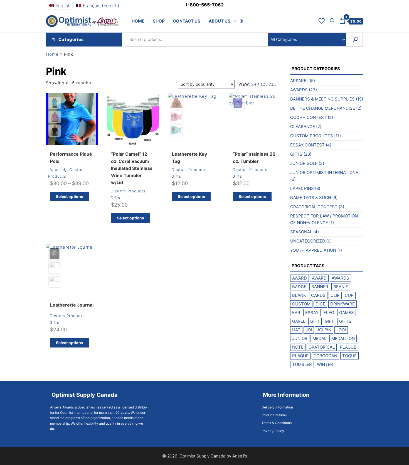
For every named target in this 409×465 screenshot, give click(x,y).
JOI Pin (324, 329)
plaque (348, 347)
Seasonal (301, 231)
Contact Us (186, 21)
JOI (308, 329)
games (346, 312)
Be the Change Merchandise (322, 108)
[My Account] (332, 20)
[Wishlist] (322, 20)
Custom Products (128, 191)
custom (301, 304)
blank (299, 295)
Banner (319, 286)
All (273, 84)
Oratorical (322, 347)
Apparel (57, 169)
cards (318, 295)
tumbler (302, 364)
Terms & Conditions (277, 423)
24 (254, 84)
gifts (345, 321)
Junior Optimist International (325, 172)
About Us (219, 21)
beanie (340, 286)
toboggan (325, 355)
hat (296, 329)
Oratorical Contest (313, 206)
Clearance (302, 126)
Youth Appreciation (313, 250)
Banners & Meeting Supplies (322, 99)
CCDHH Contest (308, 117)
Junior (299, 338)
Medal (319, 338)
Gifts (115, 197)
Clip (335, 295)
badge (299, 286)
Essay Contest (307, 145)
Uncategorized (307, 241)
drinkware (342, 304)
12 (262, 84)
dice (320, 304)
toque (349, 355)
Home (138, 21)
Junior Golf (303, 163)
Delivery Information (277, 407)
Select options (69, 196)
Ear (296, 312)
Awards (299, 89)
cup (349, 295)
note (298, 347)
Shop (159, 21)
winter (325, 364)
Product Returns (274, 415)
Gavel (298, 321)
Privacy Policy (273, 431)
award (299, 278)
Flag (329, 312)
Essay (312, 312)
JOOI (341, 329)
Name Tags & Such (310, 197)
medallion (343, 338)
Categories (71, 39)
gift (315, 321)
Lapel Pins (302, 188)
